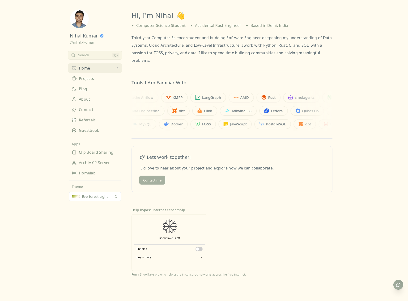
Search (83, 55)
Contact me (152, 180)
